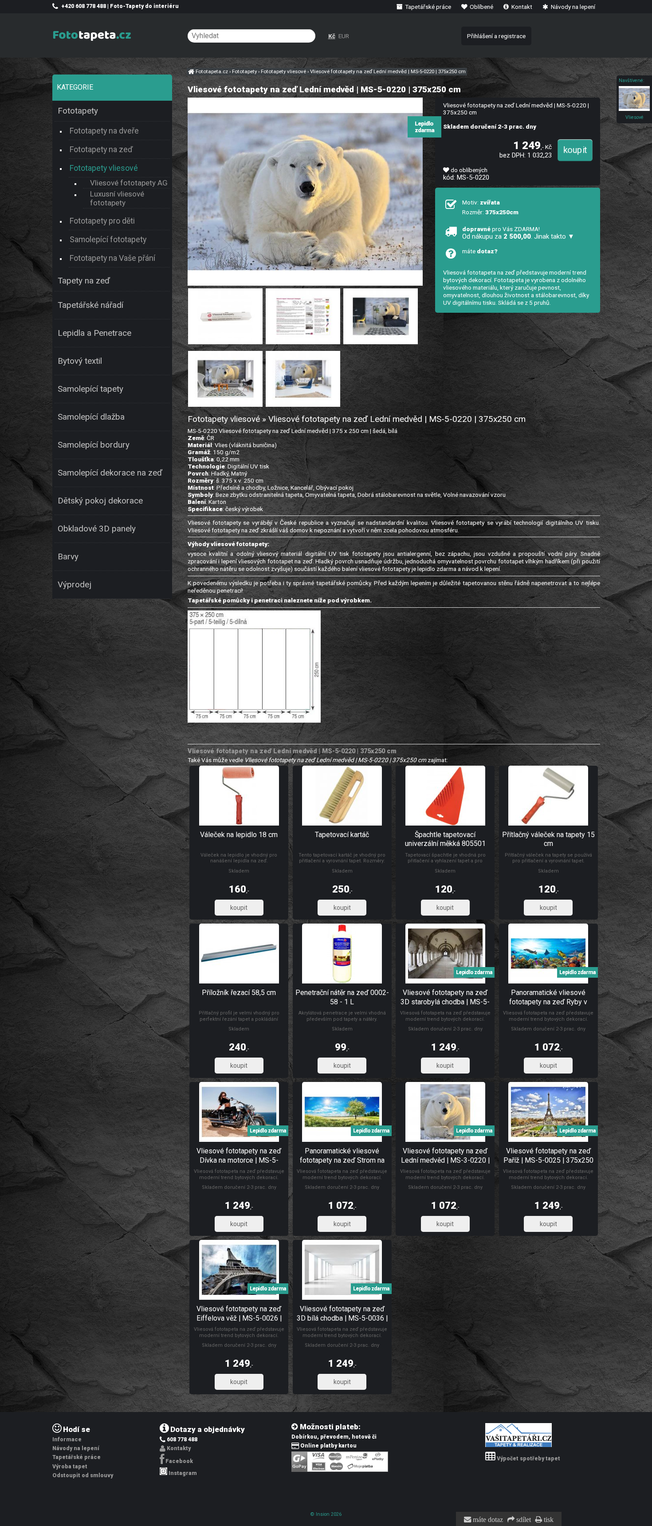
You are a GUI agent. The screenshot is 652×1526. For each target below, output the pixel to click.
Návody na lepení (572, 6)
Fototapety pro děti (102, 220)
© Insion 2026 (326, 1514)
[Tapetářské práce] (518, 1445)
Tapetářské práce (427, 6)
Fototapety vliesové (104, 168)
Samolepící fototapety (108, 239)
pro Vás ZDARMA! (518, 232)
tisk (548, 1519)
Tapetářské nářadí (90, 305)
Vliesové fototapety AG (129, 182)
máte (480, 251)
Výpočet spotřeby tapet (528, 1458)
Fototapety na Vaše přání (112, 258)
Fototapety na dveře (104, 130)
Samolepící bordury (94, 445)
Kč (331, 35)
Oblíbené (480, 6)
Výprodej (74, 585)
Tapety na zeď (84, 281)
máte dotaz (487, 1519)
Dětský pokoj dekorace (100, 501)
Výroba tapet (69, 1466)
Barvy (68, 557)
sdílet (523, 1519)
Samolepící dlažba (91, 417)
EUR (343, 35)
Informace (67, 1439)
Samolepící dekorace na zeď (110, 473)
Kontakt (521, 6)
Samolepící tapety (90, 389)
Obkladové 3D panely (97, 529)
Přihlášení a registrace (496, 35)
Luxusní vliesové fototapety (117, 198)
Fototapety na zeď (101, 149)
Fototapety (78, 111)
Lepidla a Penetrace (94, 333)
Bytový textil (80, 361)
